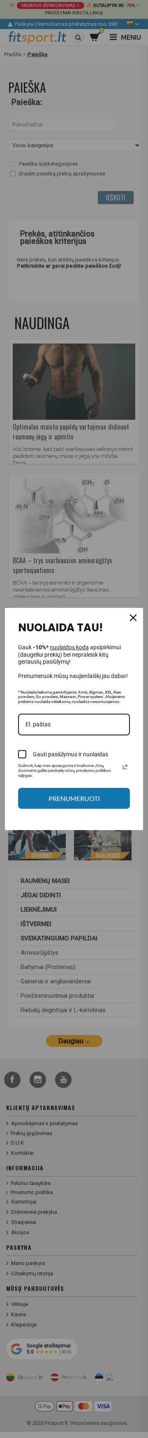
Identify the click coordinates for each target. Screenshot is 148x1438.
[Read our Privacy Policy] (125, 767)
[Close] (133, 618)
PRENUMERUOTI (74, 798)
